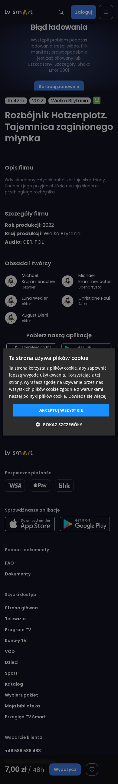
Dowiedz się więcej (87, 396)
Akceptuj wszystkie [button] (61, 410)
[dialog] (59, 392)
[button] (59, 424)
